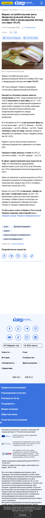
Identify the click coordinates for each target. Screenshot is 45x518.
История (5, 358)
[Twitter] (24, 256)
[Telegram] (11, 256)
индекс (7, 231)
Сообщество (28, 358)
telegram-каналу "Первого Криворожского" (21, 216)
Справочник (7, 368)
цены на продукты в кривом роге (17, 235)
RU (15, 32)
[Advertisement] (22, 286)
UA (11, 32)
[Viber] (18, 256)
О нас (24, 352)
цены (6, 226)
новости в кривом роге (13, 239)
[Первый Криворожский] (24, 3)
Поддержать (7, 3)
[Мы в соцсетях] (9, 329)
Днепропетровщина (22, 226)
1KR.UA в (13, 38)
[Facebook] (4, 256)
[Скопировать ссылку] (31, 256)
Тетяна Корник (30, 27)
